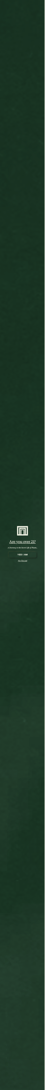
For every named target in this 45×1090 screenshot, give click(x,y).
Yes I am (22, 555)
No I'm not (22, 560)
